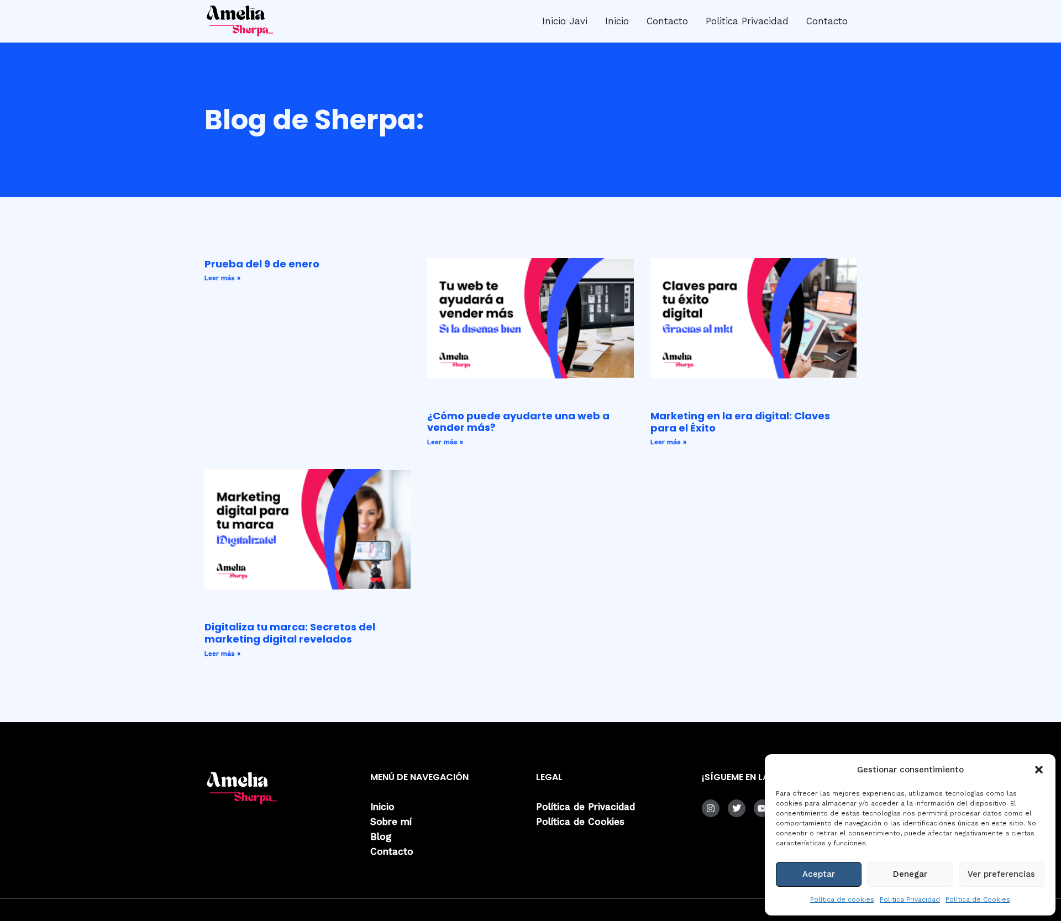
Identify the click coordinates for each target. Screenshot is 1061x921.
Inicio (617, 21)
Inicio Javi (564, 21)
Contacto (667, 21)
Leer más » (222, 278)
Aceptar (818, 874)
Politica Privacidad (910, 899)
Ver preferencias (1001, 874)
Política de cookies (842, 899)
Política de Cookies (978, 899)
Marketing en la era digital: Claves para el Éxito (740, 422)
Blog (380, 836)
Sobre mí (391, 821)
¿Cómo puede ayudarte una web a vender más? (518, 422)
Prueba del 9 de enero (261, 264)
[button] (1038, 769)
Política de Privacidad (585, 806)
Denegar (910, 874)
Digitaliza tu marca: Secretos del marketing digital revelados (289, 633)
